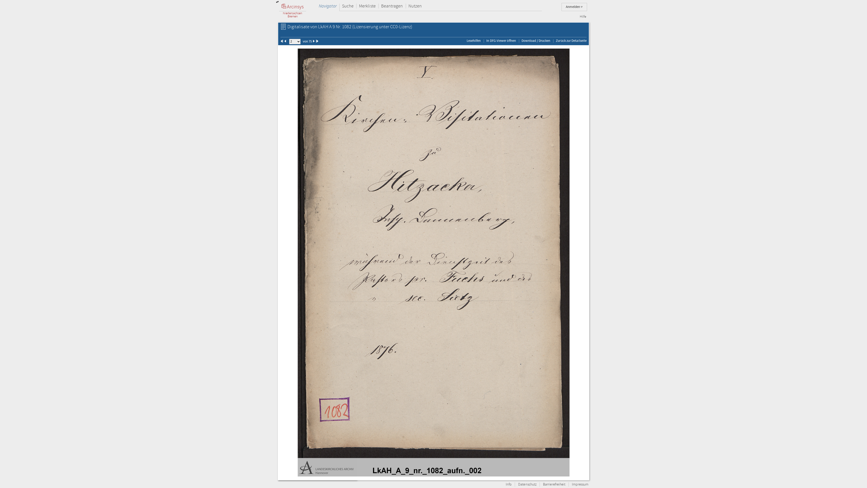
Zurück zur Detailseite (571, 40)
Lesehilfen (474, 40)
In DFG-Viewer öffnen (501, 40)
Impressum (580, 484)
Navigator (328, 6)
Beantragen (392, 6)
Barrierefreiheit (554, 484)
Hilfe (583, 17)
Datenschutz (527, 484)
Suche (348, 6)
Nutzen (415, 6)
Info (509, 484)
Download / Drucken (536, 40)
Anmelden (573, 7)
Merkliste (367, 6)
